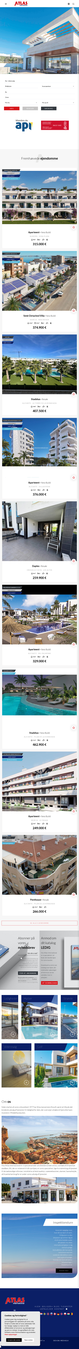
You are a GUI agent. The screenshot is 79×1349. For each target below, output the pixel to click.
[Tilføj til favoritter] (73, 227)
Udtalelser (46, 1309)
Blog (56, 1306)
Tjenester (66, 1306)
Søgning (49, 108)
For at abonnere (28, 973)
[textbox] (40, 81)
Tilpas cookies (28, 1340)
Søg (12, 108)
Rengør (30, 108)
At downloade (49, 983)
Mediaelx (64, 1340)
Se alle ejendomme (39, 923)
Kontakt (59, 1309)
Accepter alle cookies (14, 1340)
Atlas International (20, 3)
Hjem (38, 1306)
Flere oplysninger (11, 1334)
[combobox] (39, 81)
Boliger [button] (46, 1306)
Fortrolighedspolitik (28, 963)
